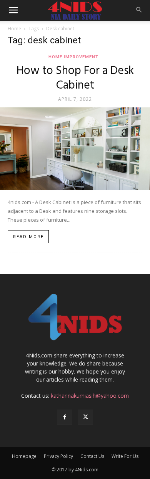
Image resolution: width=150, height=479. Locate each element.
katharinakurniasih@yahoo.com (90, 395)
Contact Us (92, 456)
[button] (13, 10)
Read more (28, 236)
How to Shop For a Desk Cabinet (75, 78)
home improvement (73, 56)
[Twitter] (85, 417)
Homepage (24, 456)
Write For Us (125, 456)
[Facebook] (64, 417)
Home (14, 28)
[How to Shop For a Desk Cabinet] (75, 148)
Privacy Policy (58, 456)
